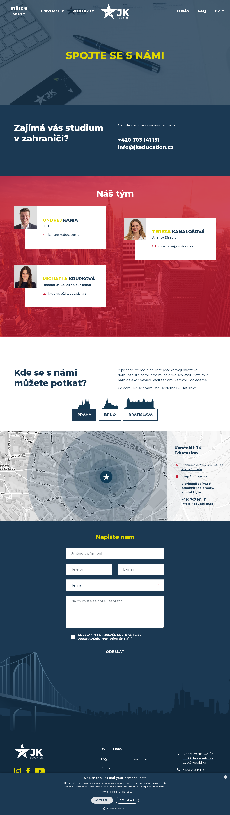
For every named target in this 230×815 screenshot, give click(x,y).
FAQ (202, 11)
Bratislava (140, 415)
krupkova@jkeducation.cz (67, 293)
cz (218, 11)
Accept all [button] (102, 800)
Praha (84, 415)
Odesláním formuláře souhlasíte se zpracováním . (109, 637)
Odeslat (115, 651)
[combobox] (225, 777)
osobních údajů (116, 639)
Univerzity (52, 11)
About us (140, 759)
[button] (115, 792)
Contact (106, 768)
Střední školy (19, 11)
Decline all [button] (127, 800)
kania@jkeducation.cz (64, 234)
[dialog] (115, 794)
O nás (183, 11)
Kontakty (83, 11)
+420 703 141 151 (194, 769)
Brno (110, 415)
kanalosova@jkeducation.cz (178, 246)
